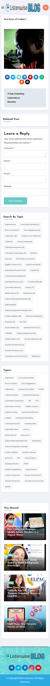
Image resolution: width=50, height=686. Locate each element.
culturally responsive (14, 247)
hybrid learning (33, 265)
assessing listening (29, 224)
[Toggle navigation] (2, 8)
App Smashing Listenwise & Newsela (15, 98)
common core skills (31, 236)
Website (8, 186)
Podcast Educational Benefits (18, 299)
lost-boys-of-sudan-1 (15, 19)
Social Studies (12, 328)
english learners (13, 265)
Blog (10, 521)
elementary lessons (25, 259)
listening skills (35, 282)
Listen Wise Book (13, 287)
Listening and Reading (15, 276)
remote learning (34, 316)
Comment (9, 148)
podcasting (10, 305)
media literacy (12, 293)
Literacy (29, 287)
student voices (12, 339)
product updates (13, 316)
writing (36, 356)
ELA (8, 259)
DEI (34, 253)
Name (7, 161)
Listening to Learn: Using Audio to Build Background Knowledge (22, 563)
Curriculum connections (15, 253)
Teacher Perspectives (14, 345)
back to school (12, 230)
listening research (14, 282)
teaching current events (16, 356)
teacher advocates (33, 339)
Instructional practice (15, 270)
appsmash (10, 224)
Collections (11, 236)
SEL (23, 322)
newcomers (29, 293)
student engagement (26, 333)
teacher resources (14, 350)
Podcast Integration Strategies (18, 310)
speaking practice (32, 328)
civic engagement (32, 230)
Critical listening (24, 242)
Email (7, 174)
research (10, 322)
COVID (9, 242)
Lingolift (34, 270)
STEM (8, 333)
